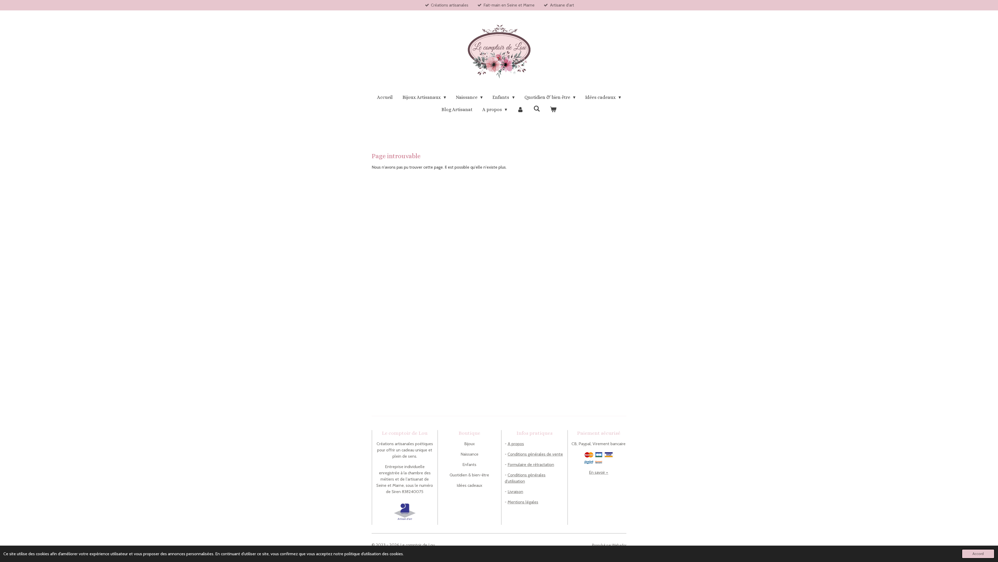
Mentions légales (523, 502)
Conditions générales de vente (535, 454)
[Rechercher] (537, 109)
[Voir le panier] (553, 109)
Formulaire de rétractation (531, 464)
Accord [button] (978, 553)
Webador (619, 545)
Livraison (515, 491)
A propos (516, 443)
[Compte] (520, 109)
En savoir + (598, 472)
